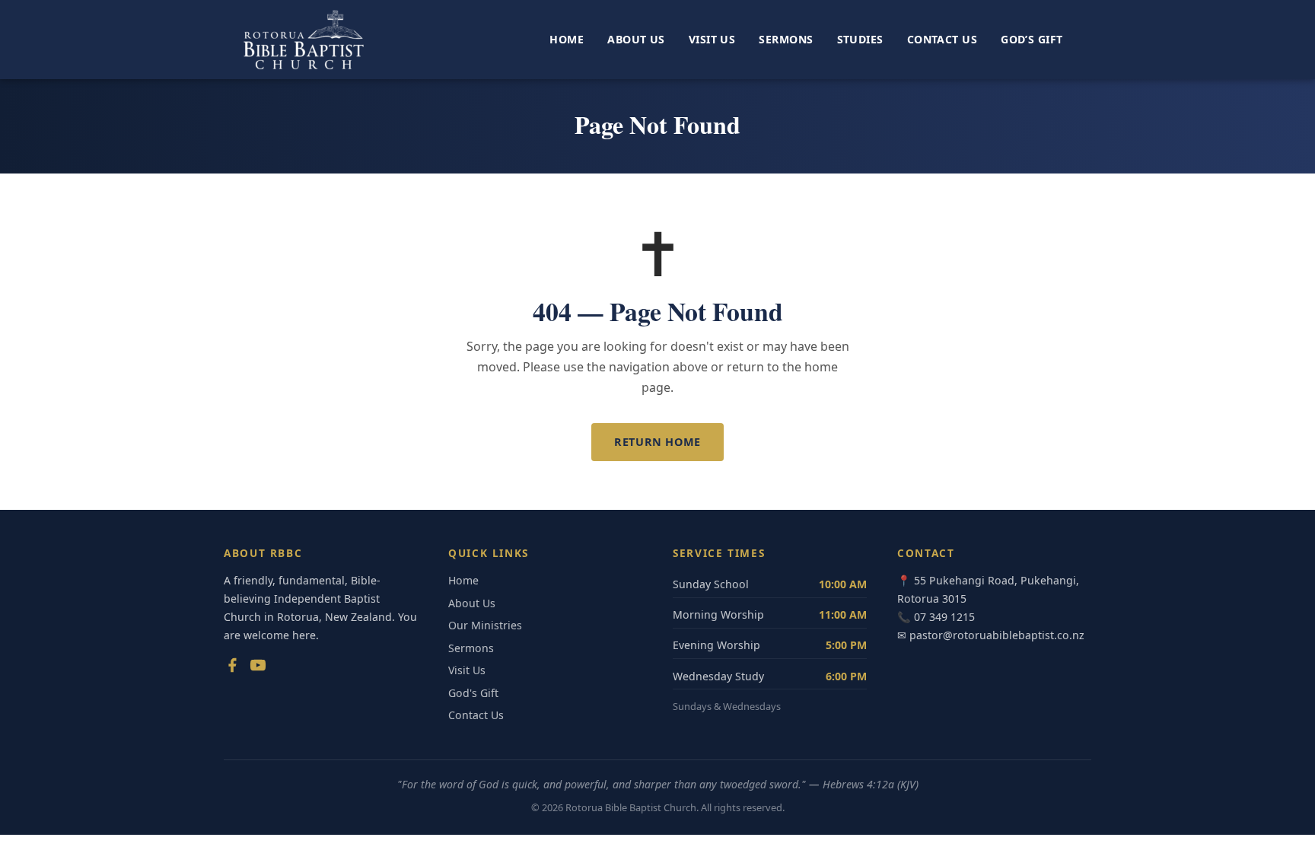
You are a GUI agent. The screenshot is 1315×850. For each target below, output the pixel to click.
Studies (860, 39)
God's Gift (473, 693)
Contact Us (942, 39)
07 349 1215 (944, 617)
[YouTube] (258, 668)
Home (566, 39)
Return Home (657, 442)
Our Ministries (485, 625)
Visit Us (712, 39)
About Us (635, 39)
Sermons (786, 39)
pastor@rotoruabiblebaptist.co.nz (996, 635)
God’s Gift (1031, 39)
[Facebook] (232, 668)
